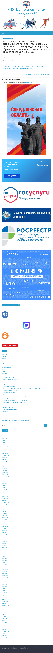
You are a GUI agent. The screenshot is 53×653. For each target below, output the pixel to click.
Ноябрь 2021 (5, 549)
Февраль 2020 (5, 595)
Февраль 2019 (5, 620)
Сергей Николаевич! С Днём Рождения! (38, 74)
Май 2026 (4, 440)
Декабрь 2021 (5, 547)
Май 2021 (4, 562)
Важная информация (7, 38)
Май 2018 (4, 640)
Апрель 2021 (4, 564)
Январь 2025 (4, 468)
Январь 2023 (4, 519)
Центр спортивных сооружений (16, 54)
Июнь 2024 (4, 483)
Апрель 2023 (4, 513)
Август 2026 (4, 434)
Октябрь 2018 (5, 629)
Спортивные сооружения (7, 407)
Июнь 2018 (4, 637)
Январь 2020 (4, 597)
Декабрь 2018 (5, 625)
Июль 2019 (4, 610)
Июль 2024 (4, 481)
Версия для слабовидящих (10, 345)
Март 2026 (4, 444)
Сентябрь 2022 (5, 528)
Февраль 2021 (5, 569)
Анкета (4, 57)
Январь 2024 (4, 494)
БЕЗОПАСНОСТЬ (5, 418)
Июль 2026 (4, 436)
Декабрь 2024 (5, 470)
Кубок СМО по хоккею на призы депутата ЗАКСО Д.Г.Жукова (16, 420)
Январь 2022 (4, 545)
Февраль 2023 (5, 517)
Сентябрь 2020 (5, 579)
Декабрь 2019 (5, 599)
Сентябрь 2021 (5, 554)
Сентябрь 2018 (5, 631)
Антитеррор (4, 375)
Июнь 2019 (4, 612)
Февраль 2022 (5, 543)
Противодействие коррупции (8, 386)
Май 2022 (4, 537)
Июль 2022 (4, 532)
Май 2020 (4, 588)
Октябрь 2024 (5, 474)
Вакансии (4, 358)
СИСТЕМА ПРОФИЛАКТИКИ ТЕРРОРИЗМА (13, 379)
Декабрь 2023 (5, 496)
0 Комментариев (28, 54)
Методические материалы (9, 377)
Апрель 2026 (4, 442)
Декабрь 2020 (5, 573)
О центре (4, 356)
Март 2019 (4, 618)
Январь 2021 (4, 571)
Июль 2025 (4, 459)
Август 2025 (4, 457)
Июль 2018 (4, 635)
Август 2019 (4, 607)
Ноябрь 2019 (5, 601)
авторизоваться (28, 82)
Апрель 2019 (4, 616)
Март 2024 (4, 489)
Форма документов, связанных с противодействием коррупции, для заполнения (22, 394)
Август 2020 (4, 582)
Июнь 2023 (4, 509)
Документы (4, 363)
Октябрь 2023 (5, 500)
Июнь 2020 (4, 586)
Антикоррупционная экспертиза (10, 390)
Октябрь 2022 (5, 526)
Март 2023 (4, 515)
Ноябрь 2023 (5, 498)
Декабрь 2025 (5, 451)
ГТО (3, 369)
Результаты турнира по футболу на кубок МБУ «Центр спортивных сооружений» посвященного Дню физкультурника (23, 67)
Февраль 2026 (5, 446)
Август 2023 (4, 504)
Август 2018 (4, 633)
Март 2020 (4, 592)
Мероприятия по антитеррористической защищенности (16, 384)
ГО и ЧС (3, 371)
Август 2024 (4, 479)
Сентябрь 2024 (5, 476)
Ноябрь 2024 (5, 472)
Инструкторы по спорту (7, 365)
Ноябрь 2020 (5, 575)
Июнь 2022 (4, 534)
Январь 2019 (4, 622)
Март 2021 (4, 567)
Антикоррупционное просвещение (11, 404)
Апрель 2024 (4, 487)
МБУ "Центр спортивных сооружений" (26, 11)
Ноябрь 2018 (5, 627)
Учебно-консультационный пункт (9, 416)
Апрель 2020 (4, 590)
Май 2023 (4, 511)
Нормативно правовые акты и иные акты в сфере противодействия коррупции (21, 388)
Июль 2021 (4, 558)
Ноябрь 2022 (5, 524)
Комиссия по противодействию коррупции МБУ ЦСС (15, 400)
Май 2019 (4, 614)
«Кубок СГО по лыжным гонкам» (9, 409)
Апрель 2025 (4, 464)
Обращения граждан (6, 367)
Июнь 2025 (4, 461)
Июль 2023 (4, 507)
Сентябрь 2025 (5, 455)
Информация (5, 354)
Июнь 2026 (4, 438)
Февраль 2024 (5, 491)
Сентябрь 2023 (5, 502)
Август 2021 (4, 556)
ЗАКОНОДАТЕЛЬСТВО (8, 382)
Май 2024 (4, 485)
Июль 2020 (4, 584)
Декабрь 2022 (5, 522)
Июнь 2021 (4, 560)
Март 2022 (4, 541)
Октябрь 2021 (5, 552)
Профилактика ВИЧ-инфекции (9, 413)
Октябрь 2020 (5, 577)
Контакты (4, 360)
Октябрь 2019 (5, 603)
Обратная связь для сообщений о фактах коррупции (15, 402)
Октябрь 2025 (5, 453)
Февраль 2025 (5, 466)
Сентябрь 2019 (5, 605)
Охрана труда (5, 373)
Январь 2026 (4, 449)
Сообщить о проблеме (12, 176)
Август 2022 (4, 530)
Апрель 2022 (4, 539)
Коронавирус (5, 411)
